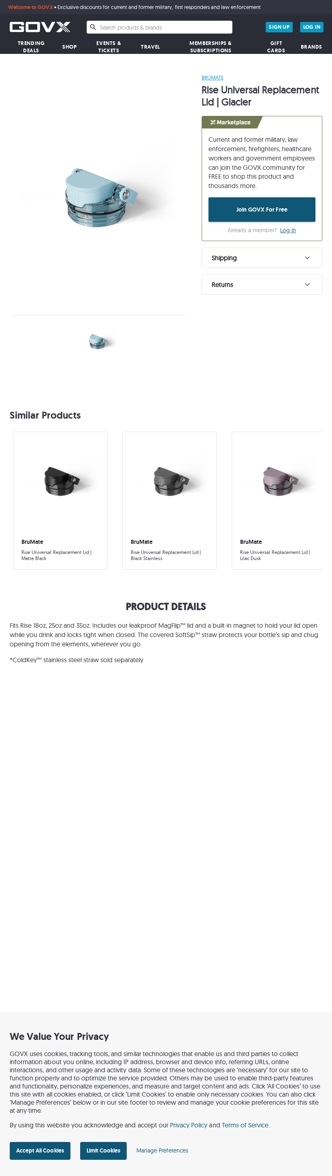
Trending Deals (31, 47)
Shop (69, 46)
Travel (150, 46)
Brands (311, 46)
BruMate (212, 77)
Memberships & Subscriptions (210, 47)
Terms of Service (245, 1125)
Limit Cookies (103, 1150)
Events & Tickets (108, 47)
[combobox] (159, 27)
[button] (262, 257)
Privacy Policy (189, 1125)
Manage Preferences (162, 1150)
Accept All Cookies (40, 1150)
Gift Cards (276, 47)
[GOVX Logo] (40, 27)
